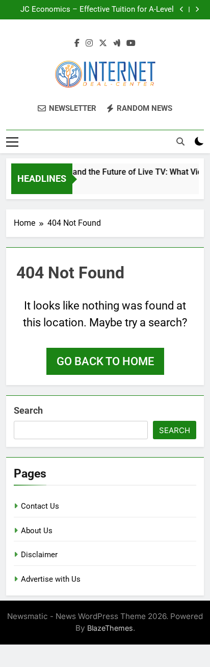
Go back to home (105, 361)
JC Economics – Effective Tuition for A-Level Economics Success (97, 10)
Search (28, 410)
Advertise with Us (51, 579)
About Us (36, 530)
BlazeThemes (110, 628)
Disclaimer (39, 554)
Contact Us (40, 506)
